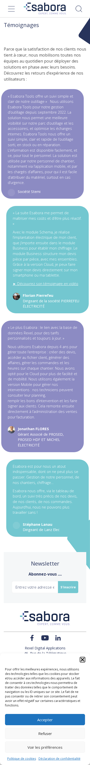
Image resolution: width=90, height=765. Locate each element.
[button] (82, 659)
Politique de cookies (21, 758)
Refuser (45, 733)
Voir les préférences (45, 747)
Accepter (45, 719)
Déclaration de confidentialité (59, 758)
